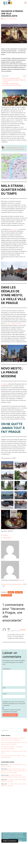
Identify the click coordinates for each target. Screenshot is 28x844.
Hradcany (10, 592)
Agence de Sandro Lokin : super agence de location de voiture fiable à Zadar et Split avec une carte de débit (13, 770)
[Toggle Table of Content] (23, 76)
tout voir (21, 580)
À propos (5, 535)
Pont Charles (14, 229)
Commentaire (7, 669)
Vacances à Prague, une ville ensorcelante (12, 584)
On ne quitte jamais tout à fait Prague (12, 85)
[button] (25, 3)
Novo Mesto (4, 384)
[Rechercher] (25, 730)
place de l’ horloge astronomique (13, 323)
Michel (5, 18)
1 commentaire (12, 18)
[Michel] (10, 558)
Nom (4, 687)
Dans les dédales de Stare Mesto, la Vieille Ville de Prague (14, 80)
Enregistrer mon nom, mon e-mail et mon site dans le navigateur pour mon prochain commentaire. (14, 703)
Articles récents (7, 537)
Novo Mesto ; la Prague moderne (11, 83)
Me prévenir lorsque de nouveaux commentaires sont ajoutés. (11, 710)
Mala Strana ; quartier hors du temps (11, 78)
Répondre (22, 629)
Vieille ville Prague (6, 595)
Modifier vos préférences (9, 841)
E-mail (5, 694)
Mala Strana (19, 592)
